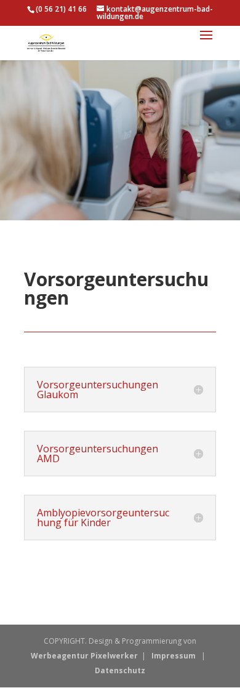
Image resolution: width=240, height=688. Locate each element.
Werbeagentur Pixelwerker (84, 655)
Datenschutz (120, 670)
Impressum (173, 655)
